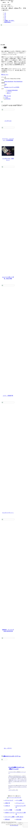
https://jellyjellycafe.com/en (14, 825)
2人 (5, 14)
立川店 (5, 47)
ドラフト (9, 91)
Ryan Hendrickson (18, 81)
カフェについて (9, 800)
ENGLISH (18, 819)
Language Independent (12, 90)
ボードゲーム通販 (9, 816)
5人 (5, 19)
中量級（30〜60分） (9, 20)
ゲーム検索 (19, 800)
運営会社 (7, 819)
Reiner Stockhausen (8, 81)
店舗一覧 (7, 803)
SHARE (9, 98)
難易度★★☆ (7, 22)
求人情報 (18, 809)
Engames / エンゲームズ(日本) (11, 87)
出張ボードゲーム (9, 812)
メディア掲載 (8, 809)
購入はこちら (4, 74)
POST (6, 97)
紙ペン (9, 93)
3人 (5, 16)
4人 (5, 17)
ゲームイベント (20, 803)
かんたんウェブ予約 (21, 806)
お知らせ (7, 805)
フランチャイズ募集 (21, 813)
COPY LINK (8, 95)
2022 (5, 84)
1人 (5, 13)
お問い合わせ (19, 816)
